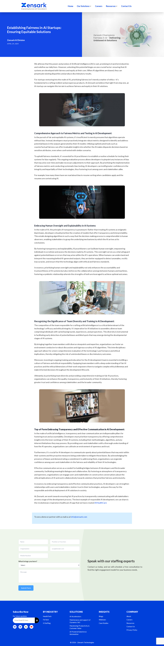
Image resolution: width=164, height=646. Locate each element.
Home (70, 6)
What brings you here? (27, 561)
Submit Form (26, 588)
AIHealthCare (100, 503)
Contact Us (126, 6)
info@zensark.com (79, 517)
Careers (98, 6)
